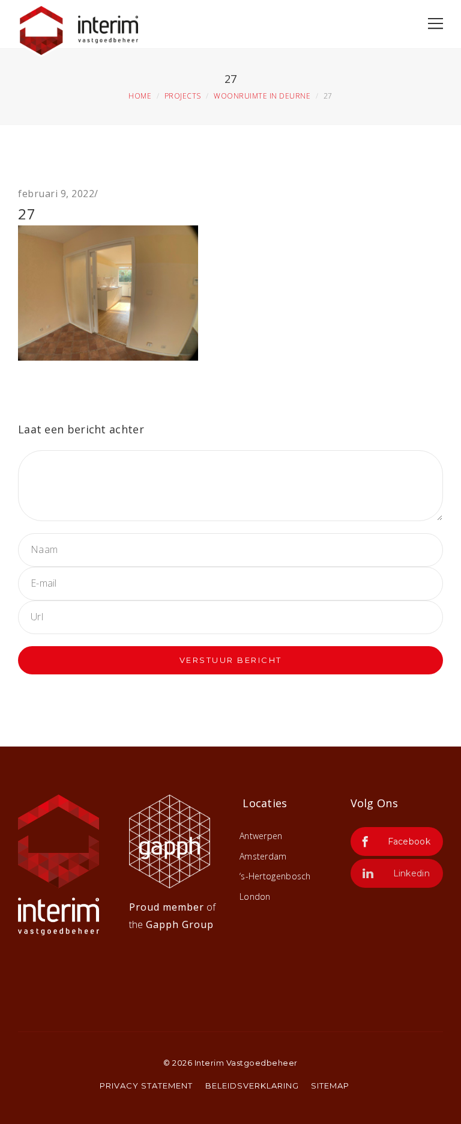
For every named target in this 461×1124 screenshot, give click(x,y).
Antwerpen (261, 835)
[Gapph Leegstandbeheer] (169, 840)
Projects (182, 96)
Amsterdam (263, 856)
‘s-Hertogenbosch (275, 876)
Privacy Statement (146, 1085)
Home (139, 96)
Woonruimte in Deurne (262, 96)
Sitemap (330, 1085)
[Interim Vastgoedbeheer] (78, 27)
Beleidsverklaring (252, 1085)
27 (27, 214)
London (255, 896)
